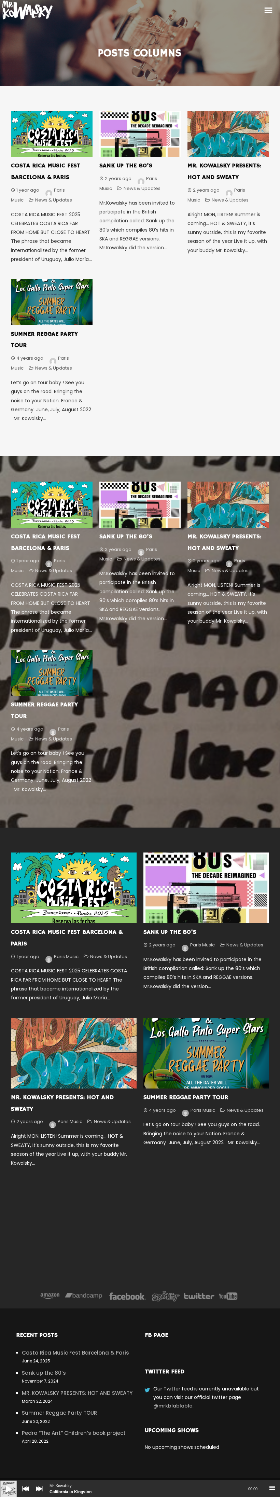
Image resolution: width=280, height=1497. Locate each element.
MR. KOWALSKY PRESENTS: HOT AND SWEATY (77, 1393)
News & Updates (53, 200)
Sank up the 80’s (125, 165)
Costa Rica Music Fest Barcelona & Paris (75, 1352)
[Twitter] (198, 1296)
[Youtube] (228, 1296)
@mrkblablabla (173, 1405)
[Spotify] (166, 1296)
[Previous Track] (23, 1493)
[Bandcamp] (83, 1296)
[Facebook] (128, 1296)
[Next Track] (37, 1493)
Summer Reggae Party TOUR (185, 1097)
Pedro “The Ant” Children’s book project (74, 1433)
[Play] (3, 1483)
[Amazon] (50, 1296)
